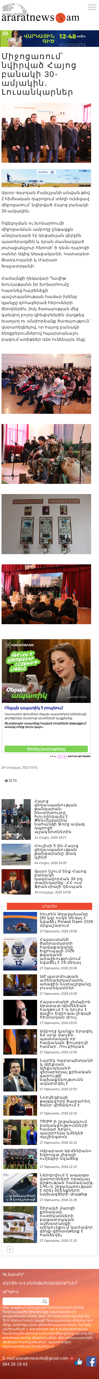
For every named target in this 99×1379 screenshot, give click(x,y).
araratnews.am (42, 1329)
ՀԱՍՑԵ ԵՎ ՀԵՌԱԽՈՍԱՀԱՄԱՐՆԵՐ (40, 1283)
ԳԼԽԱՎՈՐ (13, 1274)
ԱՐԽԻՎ (11, 1292)
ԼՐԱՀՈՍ (49, 906)
